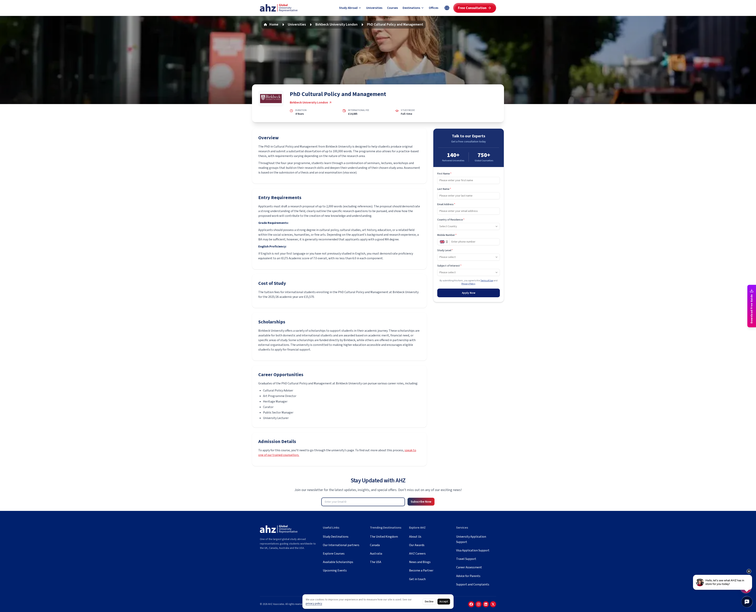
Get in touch (417, 579)
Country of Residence (450, 220)
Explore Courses (334, 553)
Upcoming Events (335, 570)
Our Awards (416, 545)
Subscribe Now (421, 501)
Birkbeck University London (336, 24)
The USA (375, 562)
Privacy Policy (468, 283)
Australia (376, 553)
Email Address (446, 204)
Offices (433, 8)
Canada (375, 545)
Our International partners (341, 545)
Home (273, 24)
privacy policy (314, 604)
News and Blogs (420, 562)
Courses (392, 8)
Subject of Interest (449, 266)
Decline (429, 602)
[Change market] (447, 8)
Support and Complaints (472, 584)
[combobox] (468, 226)
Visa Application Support (472, 550)
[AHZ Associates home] (278, 8)
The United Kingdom (384, 536)
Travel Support (466, 559)
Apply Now (468, 293)
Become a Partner (421, 570)
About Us (415, 536)
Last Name (444, 189)
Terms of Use (486, 280)
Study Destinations (335, 536)
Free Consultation (472, 8)
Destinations (411, 8)
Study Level (445, 250)
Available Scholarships (338, 562)
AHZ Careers (417, 553)
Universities (374, 8)
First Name (444, 174)
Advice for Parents (468, 576)
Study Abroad (348, 8)
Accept (443, 602)
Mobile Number (447, 235)
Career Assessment (469, 567)
